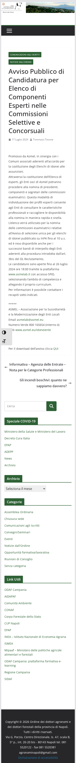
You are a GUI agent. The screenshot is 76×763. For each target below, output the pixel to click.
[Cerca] (51, 406)
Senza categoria (15, 566)
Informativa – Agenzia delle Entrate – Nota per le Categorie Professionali (37, 367)
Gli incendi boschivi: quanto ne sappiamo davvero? (43, 383)
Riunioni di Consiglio (18, 559)
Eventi (8, 539)
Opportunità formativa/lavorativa (26, 552)
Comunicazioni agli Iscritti (25, 54)
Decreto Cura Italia (17, 438)
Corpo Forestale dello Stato (22, 617)
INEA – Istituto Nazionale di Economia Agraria (35, 637)
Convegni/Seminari (17, 532)
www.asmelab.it (19, 274)
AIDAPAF (10, 596)
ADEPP (8, 452)
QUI (55, 349)
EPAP (7, 445)
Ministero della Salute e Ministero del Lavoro (34, 431)
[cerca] (25, 406)
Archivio (9, 465)
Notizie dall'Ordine (21, 62)
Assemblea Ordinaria (18, 512)
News (8, 458)
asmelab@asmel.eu (30, 320)
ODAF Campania (15, 590)
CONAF (9, 610)
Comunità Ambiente (18, 603)
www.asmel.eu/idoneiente (33, 330)
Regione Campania (17, 672)
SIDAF (8, 679)
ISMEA (8, 643)
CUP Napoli (12, 623)
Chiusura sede (14, 519)
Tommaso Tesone (43, 139)
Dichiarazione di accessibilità (38, 758)
